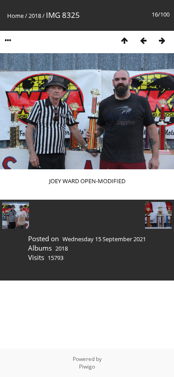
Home (15, 16)
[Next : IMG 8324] (162, 40)
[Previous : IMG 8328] (143, 40)
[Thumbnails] (124, 40)
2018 (35, 16)
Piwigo (87, 366)
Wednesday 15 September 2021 (104, 239)
